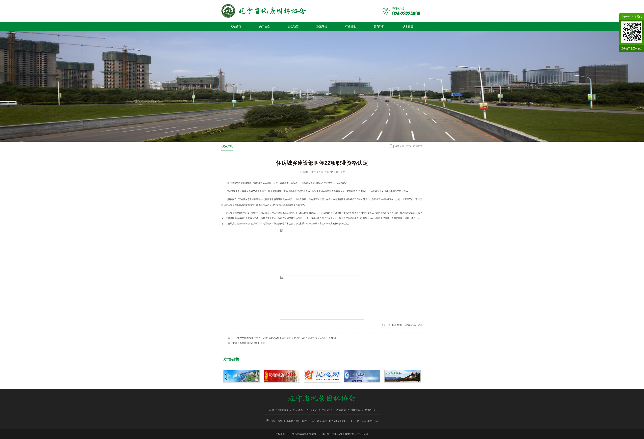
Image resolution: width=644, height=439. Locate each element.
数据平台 (370, 409)
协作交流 (356, 409)
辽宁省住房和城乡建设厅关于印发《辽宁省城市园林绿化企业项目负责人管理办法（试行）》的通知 (284, 338)
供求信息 (407, 26)
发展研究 (327, 409)
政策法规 (321, 26)
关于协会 (264, 26)
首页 (408, 146)
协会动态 (293, 26)
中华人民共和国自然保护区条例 (248, 343)
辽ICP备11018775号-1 (332, 434)
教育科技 (379, 26)
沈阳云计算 (362, 434)
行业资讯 (350, 26)
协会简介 (283, 409)
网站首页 (235, 26)
